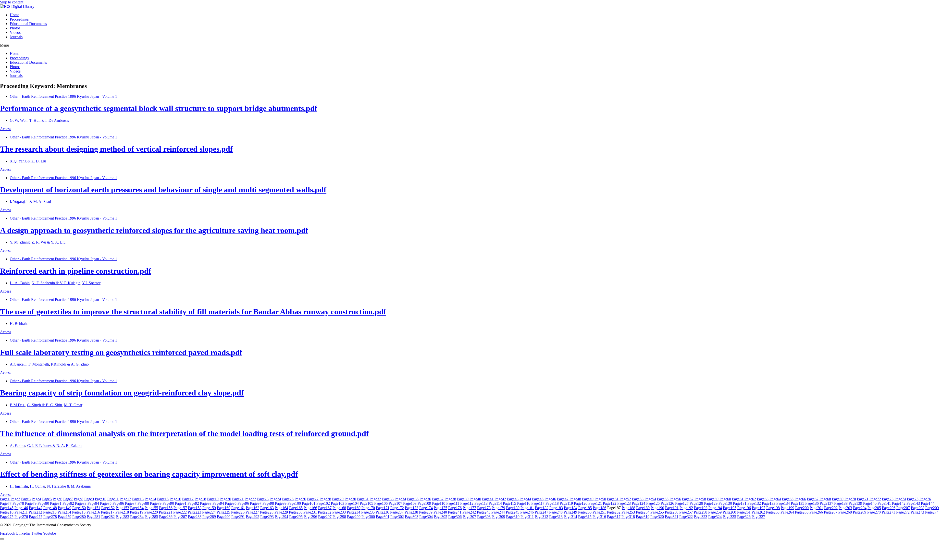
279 (64, 517)
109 (424, 503)
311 (527, 517)
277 (35, 517)
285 (151, 517)
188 (628, 508)
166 (310, 508)
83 (81, 503)
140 (870, 503)
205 (874, 508)
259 (715, 512)
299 (353, 517)
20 (225, 499)
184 (570, 508)
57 (687, 499)
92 (193, 503)
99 (280, 503)
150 (79, 508)
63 (762, 499)
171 (382, 508)
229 (281, 512)
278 (50, 517)
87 (130, 503)
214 (64, 512)
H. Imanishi (19, 486)
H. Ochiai (37, 486)
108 (410, 503)
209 (932, 508)
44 (525, 499)
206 (888, 508)
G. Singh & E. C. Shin (44, 405)
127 (682, 503)
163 (267, 508)
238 (411, 512)
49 (588, 499)
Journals (16, 37)
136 (812, 503)
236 (382, 512)
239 (426, 512)
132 (754, 503)
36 (425, 499)
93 (205, 503)
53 (638, 499)
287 (180, 517)
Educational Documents (28, 24)
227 (252, 512)
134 (783, 503)
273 (917, 512)
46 (550, 499)
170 (368, 508)
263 (773, 512)
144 (927, 503)
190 (657, 508)
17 (188, 499)
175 (440, 508)
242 (469, 512)
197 (758, 508)
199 (787, 508)
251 (599, 512)
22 (250, 499)
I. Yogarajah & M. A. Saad (30, 201)
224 (209, 512)
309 (498, 517)
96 (243, 503)
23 (263, 499)
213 (50, 512)
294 (281, 517)
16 (175, 499)
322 (686, 517)
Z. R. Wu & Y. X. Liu (48, 242)
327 (758, 517)
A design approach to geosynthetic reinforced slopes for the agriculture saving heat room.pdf (154, 230)
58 (700, 499)
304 (426, 517)
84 (93, 503)
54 (650, 499)
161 (238, 508)
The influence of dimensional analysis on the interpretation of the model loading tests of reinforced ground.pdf (184, 433)
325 (729, 517)
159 (209, 508)
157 (180, 508)
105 (366, 503)
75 (912, 499)
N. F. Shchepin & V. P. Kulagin (56, 283)
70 (850, 499)
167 (325, 508)
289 (209, 517)
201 (816, 508)
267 (830, 512)
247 (541, 512)
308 (484, 517)
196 (744, 508)
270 (874, 512)
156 (166, 508)
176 (455, 508)
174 (426, 508)
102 (323, 503)
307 (469, 517)
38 (450, 499)
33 (388, 499)
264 (787, 512)
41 (488, 499)
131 (739, 503)
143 (913, 503)
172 (397, 508)
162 (252, 508)
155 (151, 508)
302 (397, 517)
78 (18, 503)
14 (150, 499)
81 (56, 503)
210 (6, 512)
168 (339, 508)
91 (180, 503)
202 (831, 508)
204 (860, 508)
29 (338, 499)
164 (281, 508)
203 (845, 508)
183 (556, 508)
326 (744, 517)
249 (570, 512)
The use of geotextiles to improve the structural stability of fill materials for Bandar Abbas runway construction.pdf (193, 311)
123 (624, 503)
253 (628, 512)
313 (556, 517)
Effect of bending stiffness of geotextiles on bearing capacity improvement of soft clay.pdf (149, 474)
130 (725, 503)
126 (667, 503)
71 (862, 499)
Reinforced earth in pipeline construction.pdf (75, 271)
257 (686, 512)
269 (859, 512)
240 (440, 512)
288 (194, 517)
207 (903, 508)
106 (381, 503)
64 (775, 499)
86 (118, 503)
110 (438, 503)
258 (700, 512)
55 (663, 499)
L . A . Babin (20, 283)
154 (137, 508)
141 (884, 503)
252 (613, 512)
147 (35, 508)
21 (238, 499)
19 (213, 499)
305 (440, 517)
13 (138, 499)
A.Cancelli (18, 364)
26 (300, 499)
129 (711, 503)
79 (31, 503)
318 (628, 517)
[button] (470, 45)
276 (21, 517)
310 (513, 517)
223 (194, 512)
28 (325, 499)
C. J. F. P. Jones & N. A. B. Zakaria (54, 445)
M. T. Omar (73, 405)
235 (368, 512)
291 (238, 517)
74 (900, 499)
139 (855, 503)
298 (339, 517)
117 (538, 503)
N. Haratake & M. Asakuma (69, 486)
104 (352, 503)
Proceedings (19, 19)
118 (552, 503)
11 (113, 499)
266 (816, 512)
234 (353, 512)
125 (653, 503)
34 (400, 499)
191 (672, 508)
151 (93, 508)
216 (93, 512)
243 (483, 512)
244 (498, 512)
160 (223, 508)
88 (143, 503)
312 (541, 517)
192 (686, 508)
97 (255, 503)
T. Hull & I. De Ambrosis (49, 120)
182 (541, 508)
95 (230, 503)
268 (845, 512)
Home (14, 15)
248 (556, 512)
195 (729, 508)
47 (563, 499)
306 (455, 517)
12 (125, 499)
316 (599, 517)
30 (350, 499)
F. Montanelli (38, 364)
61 (737, 499)
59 (712, 499)
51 (613, 499)
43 (513, 499)
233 (339, 512)
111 (452, 503)
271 (888, 512)
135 (797, 503)
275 (6, 517)
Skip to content (11, 2)
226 (238, 512)
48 (575, 499)
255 (657, 512)
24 (275, 499)
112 (466, 503)
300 (368, 517)
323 (700, 517)
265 (801, 512)
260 (729, 512)
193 (700, 508)
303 (411, 517)
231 (310, 512)
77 (6, 503)
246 (527, 512)
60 (725, 499)
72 (875, 499)
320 (657, 517)
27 (313, 499)
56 (675, 499)
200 (802, 508)
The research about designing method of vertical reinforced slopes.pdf (116, 149)
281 (93, 517)
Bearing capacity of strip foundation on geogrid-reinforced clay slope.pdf (122, 392)
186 (599, 508)
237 (397, 512)
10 (100, 499)
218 (122, 512)
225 (223, 512)
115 (509, 503)
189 (643, 508)
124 (638, 503)
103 (337, 503)
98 (268, 503)
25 (288, 499)
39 (463, 499)
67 (812, 499)
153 (122, 508)
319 (642, 517)
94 (218, 503)
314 (570, 517)
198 (773, 508)
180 (513, 508)
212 (35, 512)
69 (837, 499)
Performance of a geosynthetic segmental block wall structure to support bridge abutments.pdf (158, 108)
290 (223, 517)
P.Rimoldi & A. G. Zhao (70, 364)
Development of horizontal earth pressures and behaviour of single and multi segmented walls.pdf (163, 189)
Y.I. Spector (91, 283)
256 (671, 512)
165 (296, 508)
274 (932, 512)
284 (137, 517)
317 (613, 517)
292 (252, 517)
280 (79, 517)
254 (642, 512)
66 (800, 499)
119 (566, 503)
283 (122, 517)
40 (475, 499)
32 (375, 499)
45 (538, 499)
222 (180, 512)
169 (353, 508)
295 (296, 517)
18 (200, 499)
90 (168, 503)
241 (454, 512)
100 (294, 503)
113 (481, 503)
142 (898, 503)
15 (163, 499)
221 (165, 512)
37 (438, 499)
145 (6, 508)
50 (600, 499)
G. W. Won (18, 120)
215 (79, 512)
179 (498, 508)
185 (585, 508)
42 (500, 499)
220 (151, 512)
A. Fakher (17, 445)
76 (925, 499)
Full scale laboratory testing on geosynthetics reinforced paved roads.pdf (121, 352)
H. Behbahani (20, 323)
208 (917, 508)
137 (826, 503)
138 (841, 503)
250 (585, 512)
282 (108, 517)
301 (382, 517)
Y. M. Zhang (20, 242)
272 (903, 512)
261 (744, 512)
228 (266, 512)
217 (107, 512)
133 (768, 503)
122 (609, 503)
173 (411, 508)
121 (595, 503)
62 (750, 499)
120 (580, 503)
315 (585, 517)
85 (105, 503)
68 (825, 499)
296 (310, 517)
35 (413, 499)
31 (363, 499)
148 (50, 508)
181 (527, 508)
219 (136, 512)
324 (715, 517)
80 (43, 503)
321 (671, 517)
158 (194, 508)
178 (484, 508)
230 (295, 512)
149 (64, 508)
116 (523, 503)
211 (21, 512)
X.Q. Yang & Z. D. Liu (28, 161)
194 (715, 508)
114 (495, 503)
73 (887, 499)
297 (325, 517)
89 (155, 503)
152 (108, 508)
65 (787, 499)
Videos (15, 32)
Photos (15, 28)
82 (68, 503)
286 (166, 517)
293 (267, 517)
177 (469, 508)
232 (324, 512)
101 (308, 503)
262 (758, 512)
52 (625, 499)
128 (696, 503)
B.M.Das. (17, 405)
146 (21, 508)
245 (512, 512)
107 (395, 503)
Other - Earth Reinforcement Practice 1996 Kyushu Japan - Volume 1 (63, 96)
